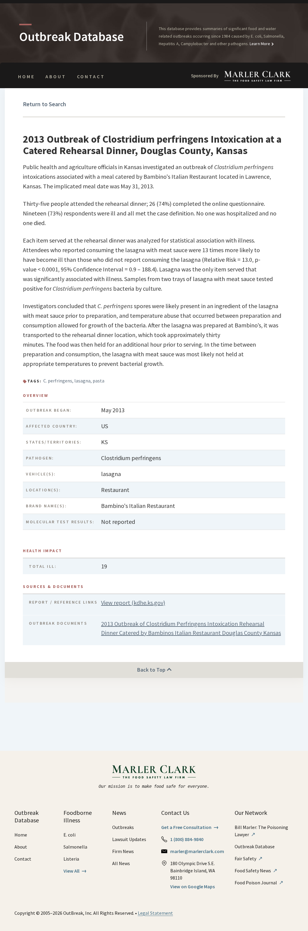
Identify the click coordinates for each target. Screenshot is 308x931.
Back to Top (152, 669)
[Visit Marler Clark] (154, 771)
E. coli (69, 835)
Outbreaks (123, 827)
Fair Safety (249, 858)
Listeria (71, 859)
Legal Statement (155, 913)
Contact (91, 76)
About (55, 76)
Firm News (123, 851)
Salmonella (75, 847)
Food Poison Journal (259, 883)
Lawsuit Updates (129, 839)
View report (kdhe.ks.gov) (133, 602)
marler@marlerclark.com (197, 851)
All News (121, 863)
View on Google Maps (192, 886)
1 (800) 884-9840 (186, 839)
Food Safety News (256, 871)
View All (75, 871)
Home (26, 76)
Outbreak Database (255, 846)
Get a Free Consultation (190, 827)
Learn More (259, 43)
